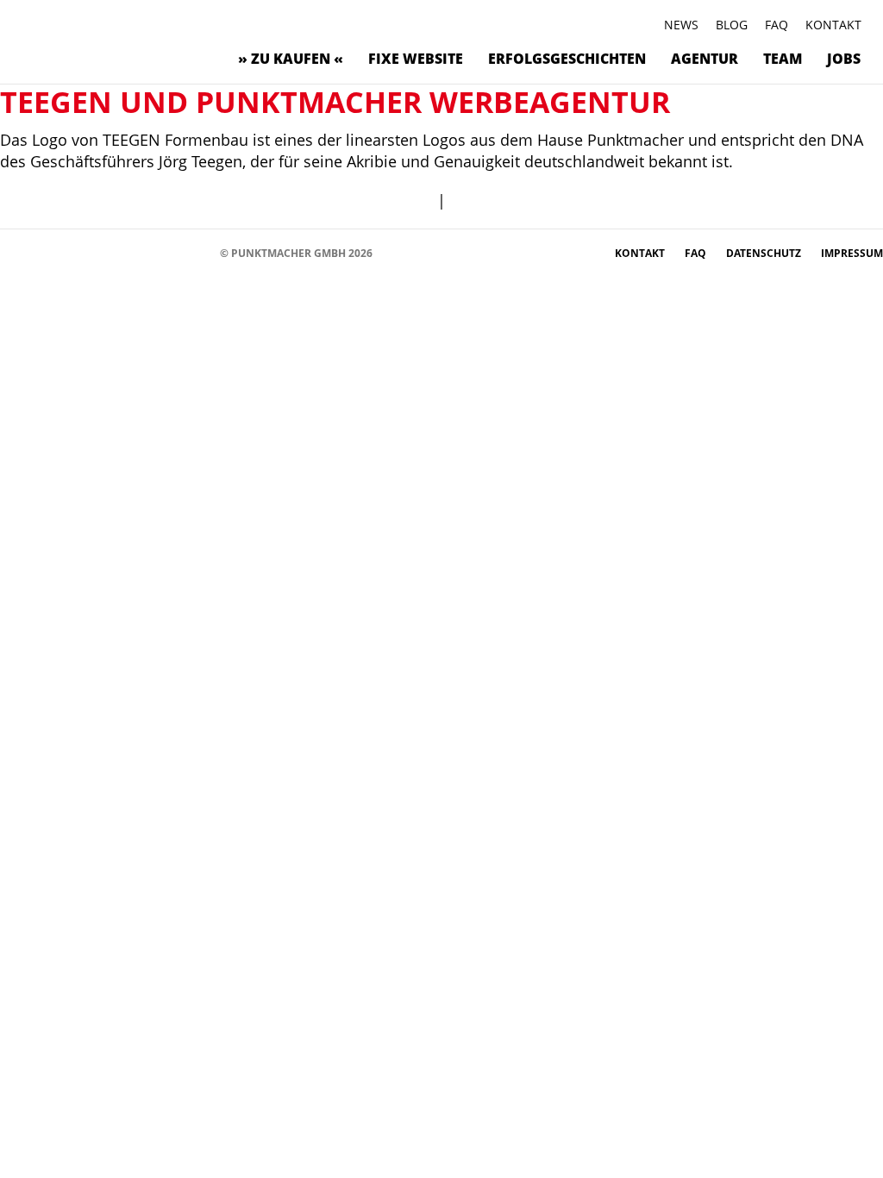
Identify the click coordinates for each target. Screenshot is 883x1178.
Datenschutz (765, 253)
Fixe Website (415, 58)
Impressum (852, 253)
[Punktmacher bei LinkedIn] (173, 252)
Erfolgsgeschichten (567, 58)
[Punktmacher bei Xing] (147, 252)
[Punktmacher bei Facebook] (17, 252)
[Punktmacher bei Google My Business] (199, 252)
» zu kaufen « (290, 58)
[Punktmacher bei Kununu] (121, 252)
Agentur (704, 58)
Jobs (844, 58)
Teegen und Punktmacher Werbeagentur (335, 102)
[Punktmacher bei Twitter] (69, 252)
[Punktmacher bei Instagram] (43, 252)
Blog (732, 24)
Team (782, 58)
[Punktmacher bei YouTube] (95, 252)
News (681, 24)
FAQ (776, 24)
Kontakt (833, 24)
